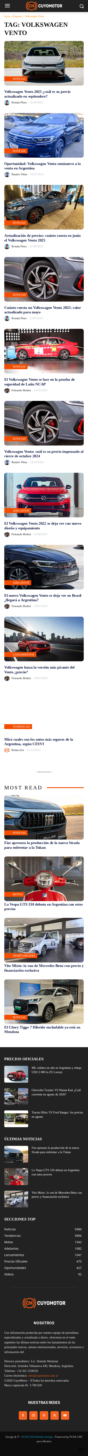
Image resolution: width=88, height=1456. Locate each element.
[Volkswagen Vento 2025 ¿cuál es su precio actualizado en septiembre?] (44, 63)
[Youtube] (65, 1415)
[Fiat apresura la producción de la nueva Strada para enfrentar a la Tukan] (44, 817)
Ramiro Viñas (19, 174)
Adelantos (21, 510)
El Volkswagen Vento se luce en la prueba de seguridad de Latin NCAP (39, 381)
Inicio (7, 16)
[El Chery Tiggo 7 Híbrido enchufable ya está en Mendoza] (44, 1001)
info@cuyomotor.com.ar (43, 1375)
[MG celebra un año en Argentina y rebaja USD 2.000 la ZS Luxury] (16, 1074)
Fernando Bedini (21, 390)
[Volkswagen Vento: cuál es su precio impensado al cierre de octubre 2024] (44, 423)
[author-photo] (7, 102)
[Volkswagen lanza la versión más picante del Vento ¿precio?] (44, 639)
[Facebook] (23, 1415)
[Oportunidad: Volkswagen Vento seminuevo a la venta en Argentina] (44, 135)
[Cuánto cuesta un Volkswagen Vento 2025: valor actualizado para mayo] (44, 279)
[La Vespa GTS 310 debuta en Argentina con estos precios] (44, 878)
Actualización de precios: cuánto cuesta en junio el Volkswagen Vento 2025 (42, 237)
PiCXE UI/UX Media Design (37, 1437)
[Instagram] (33, 1415)
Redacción (18, 750)
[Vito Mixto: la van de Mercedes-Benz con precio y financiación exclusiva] (44, 940)
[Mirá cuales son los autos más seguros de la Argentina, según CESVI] (44, 711)
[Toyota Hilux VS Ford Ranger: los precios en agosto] (16, 1118)
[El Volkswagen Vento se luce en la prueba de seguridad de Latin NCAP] (44, 351)
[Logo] (44, 6)
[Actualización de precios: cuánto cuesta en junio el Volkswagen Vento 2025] (44, 207)
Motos (17, 894)
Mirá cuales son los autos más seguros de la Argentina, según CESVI (38, 741)
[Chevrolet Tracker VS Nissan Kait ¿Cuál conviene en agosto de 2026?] (16, 1096)
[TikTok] (44, 1415)
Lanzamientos (23, 654)
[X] (54, 1415)
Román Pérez (19, 102)
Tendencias (21, 726)
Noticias (19, 78)
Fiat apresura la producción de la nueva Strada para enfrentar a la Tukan (41, 845)
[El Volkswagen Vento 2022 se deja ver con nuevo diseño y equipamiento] (44, 495)
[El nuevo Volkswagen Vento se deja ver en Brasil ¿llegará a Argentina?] (44, 567)
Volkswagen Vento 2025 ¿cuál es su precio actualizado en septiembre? (37, 93)
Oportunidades (24, 955)
